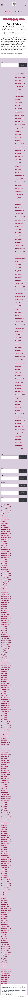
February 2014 (19, 318)
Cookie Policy (10, 991)
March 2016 (18, 239)
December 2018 (20, 150)
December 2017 (20, 182)
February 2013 (19, 350)
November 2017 (20, 185)
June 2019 (18, 134)
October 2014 (19, 293)
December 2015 (20, 248)
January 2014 (19, 321)
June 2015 (18, 267)
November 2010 (20, 423)
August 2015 (19, 261)
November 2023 (20, 77)
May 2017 (18, 204)
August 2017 (19, 194)
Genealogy (22, 18)
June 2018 (18, 163)
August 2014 (19, 299)
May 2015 (18, 271)
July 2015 (18, 264)
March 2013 (18, 347)
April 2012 (18, 372)
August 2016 (19, 226)
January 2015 (19, 283)
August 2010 (19, 433)
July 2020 (18, 99)
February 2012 (19, 379)
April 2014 (18, 312)
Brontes (15, 18)
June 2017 (18, 201)
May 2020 (18, 105)
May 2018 (18, 166)
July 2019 (18, 131)
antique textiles (8, 18)
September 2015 (20, 258)
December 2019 (20, 118)
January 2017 (19, 213)
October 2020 (19, 96)
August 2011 (19, 398)
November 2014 (20, 290)
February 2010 (19, 445)
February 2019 (19, 144)
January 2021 (19, 93)
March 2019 (18, 140)
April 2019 (18, 137)
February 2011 (19, 414)
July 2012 (18, 366)
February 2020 (19, 112)
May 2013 (18, 340)
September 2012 (20, 363)
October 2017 (19, 188)
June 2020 (18, 102)
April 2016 (18, 236)
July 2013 (18, 334)
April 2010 (18, 442)
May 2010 (18, 439)
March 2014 (18, 315)
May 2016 (18, 232)
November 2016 (20, 220)
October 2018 (19, 156)
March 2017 (18, 207)
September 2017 (20, 191)
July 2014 (18, 302)
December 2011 (20, 385)
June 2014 (18, 306)
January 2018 (19, 178)
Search (3, 62)
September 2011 (20, 395)
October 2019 (19, 121)
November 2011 (20, 388)
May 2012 (18, 369)
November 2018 (20, 153)
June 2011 (18, 401)
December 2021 (20, 83)
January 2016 (19, 245)
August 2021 (19, 86)
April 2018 (18, 169)
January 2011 (19, 417)
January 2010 (19, 449)
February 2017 (19, 210)
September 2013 (20, 328)
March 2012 (18, 375)
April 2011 (18, 407)
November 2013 (20, 325)
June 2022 (18, 80)
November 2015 (20, 252)
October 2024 (19, 74)
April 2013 (18, 344)
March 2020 (19, 109)
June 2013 (18, 337)
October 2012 (19, 360)
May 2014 (18, 309)
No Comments (20, 32)
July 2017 (18, 198)
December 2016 (20, 217)
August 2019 (19, 128)
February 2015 (19, 280)
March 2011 (18, 410)
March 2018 (18, 172)
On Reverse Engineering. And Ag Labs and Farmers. (14, 26)
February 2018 (19, 175)
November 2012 (20, 356)
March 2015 (18, 277)
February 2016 (19, 242)
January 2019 (19, 147)
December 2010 (20, 420)
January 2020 (19, 115)
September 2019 (20, 124)
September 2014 (20, 296)
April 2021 (18, 90)
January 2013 (19, 353)
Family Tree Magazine (8, 53)
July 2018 (18, 159)
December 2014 (20, 286)
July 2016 (18, 229)
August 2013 (19, 331)
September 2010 (20, 429)
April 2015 (18, 274)
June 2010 (18, 436)
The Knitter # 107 (18, 53)
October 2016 (19, 223)
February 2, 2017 (10, 32)
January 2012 (19, 382)
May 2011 (18, 404)
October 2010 (19, 426)
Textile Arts (14, 20)
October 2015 (19, 255)
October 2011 (19, 391)
